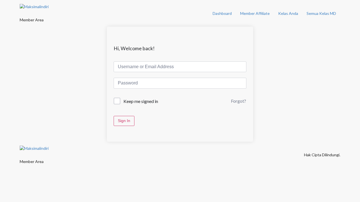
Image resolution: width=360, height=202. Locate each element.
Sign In (124, 120)
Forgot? (238, 101)
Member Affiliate (255, 13)
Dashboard (222, 13)
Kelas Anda (288, 13)
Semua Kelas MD (321, 13)
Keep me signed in (140, 101)
